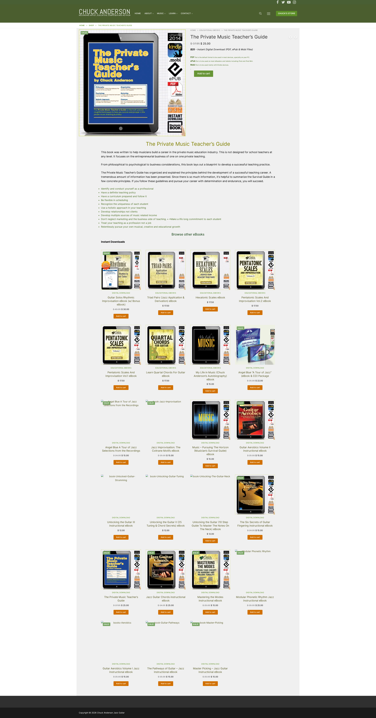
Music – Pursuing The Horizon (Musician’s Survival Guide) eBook (210, 451)
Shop (91, 25)
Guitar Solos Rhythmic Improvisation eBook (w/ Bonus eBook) (121, 301)
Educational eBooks (209, 30)
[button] (180, 34)
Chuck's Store (286, 13)
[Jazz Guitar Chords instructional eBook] (290, 37)
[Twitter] (283, 2)
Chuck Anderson (104, 12)
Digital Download (121, 293)
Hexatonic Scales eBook (210, 297)
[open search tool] (260, 13)
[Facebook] (277, 2)
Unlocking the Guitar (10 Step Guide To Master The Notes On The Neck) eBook (210, 526)
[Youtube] (289, 2)
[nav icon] (268, 13)
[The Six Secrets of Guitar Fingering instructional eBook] (295, 37)
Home (82, 25)
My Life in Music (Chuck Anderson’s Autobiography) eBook (210, 376)
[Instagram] (294, 2)
